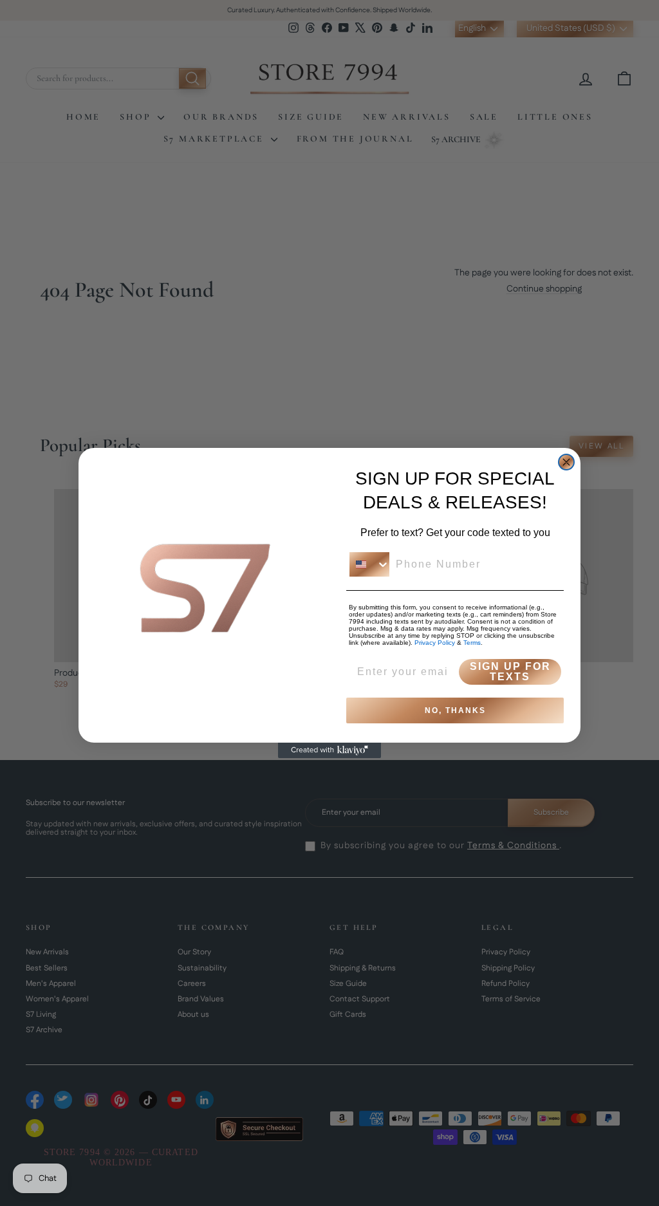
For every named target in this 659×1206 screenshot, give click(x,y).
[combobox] (369, 564)
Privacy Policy (434, 642)
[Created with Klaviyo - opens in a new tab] (329, 750)
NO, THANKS (455, 710)
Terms (472, 642)
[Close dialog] (566, 462)
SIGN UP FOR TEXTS (510, 671)
